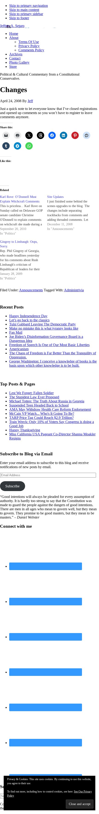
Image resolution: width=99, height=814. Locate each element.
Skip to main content (24, 10)
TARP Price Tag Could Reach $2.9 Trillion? (41, 418)
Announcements (31, 290)
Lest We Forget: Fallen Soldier (31, 393)
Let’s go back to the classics (29, 320)
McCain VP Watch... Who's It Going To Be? (41, 413)
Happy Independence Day (28, 316)
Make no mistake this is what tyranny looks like (43, 328)
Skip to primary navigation (28, 6)
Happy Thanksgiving (24, 430)
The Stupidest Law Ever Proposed (34, 397)
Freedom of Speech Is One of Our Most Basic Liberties (49, 345)
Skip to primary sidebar (26, 14)
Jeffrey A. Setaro (12, 26)
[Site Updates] (70, 213)
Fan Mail (15, 332)
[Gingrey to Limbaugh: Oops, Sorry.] (23, 260)
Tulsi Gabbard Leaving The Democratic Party (42, 324)
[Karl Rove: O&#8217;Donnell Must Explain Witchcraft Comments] (23, 215)
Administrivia (74, 290)
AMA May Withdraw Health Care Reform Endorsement (50, 409)
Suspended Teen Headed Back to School (39, 405)
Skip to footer (19, 18)
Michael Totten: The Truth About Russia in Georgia (46, 401)
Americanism (19, 349)
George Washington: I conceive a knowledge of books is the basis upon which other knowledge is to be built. (53, 363)
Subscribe (12, 486)
